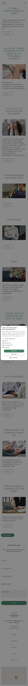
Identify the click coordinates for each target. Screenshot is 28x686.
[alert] (14, 343)
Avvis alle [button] (14, 354)
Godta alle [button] (14, 351)
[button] (14, 357)
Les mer (22, 336)
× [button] (25, 327)
